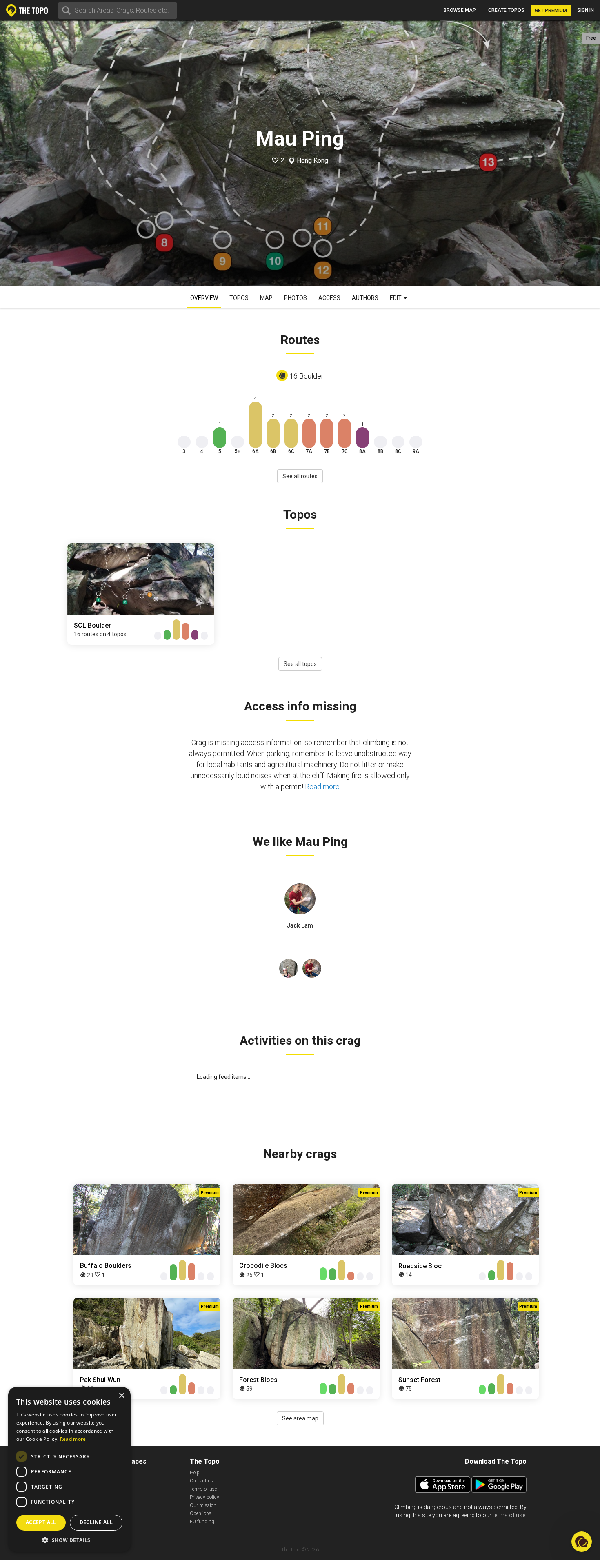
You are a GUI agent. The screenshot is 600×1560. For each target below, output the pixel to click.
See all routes (300, 476)
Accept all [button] (41, 1522)
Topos (239, 298)
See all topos (300, 664)
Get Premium (551, 10)
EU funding (202, 1521)
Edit (396, 298)
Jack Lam (300, 925)
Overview (204, 298)
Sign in (585, 10)
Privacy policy (204, 1497)
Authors (365, 298)
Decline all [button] (96, 1522)
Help (195, 1473)
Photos (295, 298)
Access (329, 298)
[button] (581, 1541)
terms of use (509, 1515)
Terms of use (203, 1489)
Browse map (460, 10)
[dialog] (69, 1469)
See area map (300, 1418)
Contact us (201, 1481)
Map (266, 298)
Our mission (203, 1505)
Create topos (506, 10)
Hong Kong (312, 161)
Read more (322, 786)
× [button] (121, 1396)
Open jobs (200, 1513)
